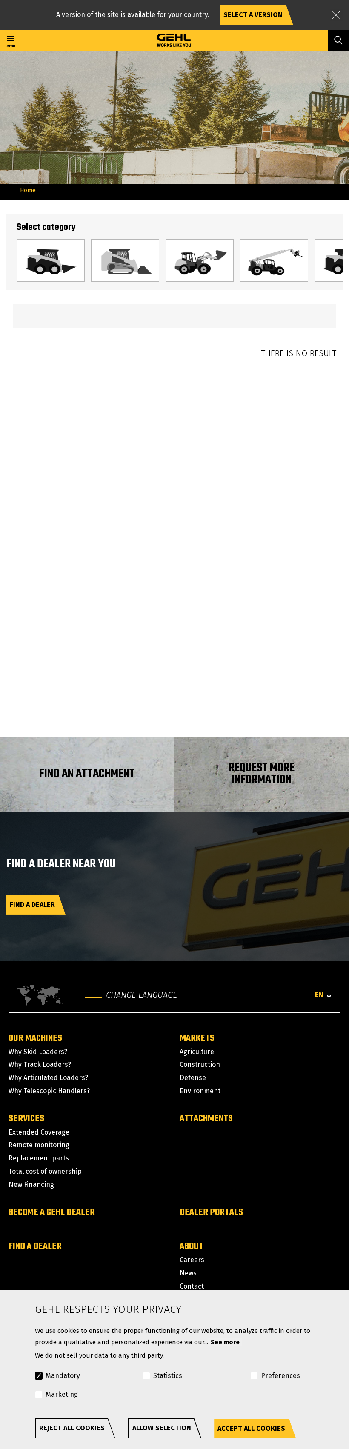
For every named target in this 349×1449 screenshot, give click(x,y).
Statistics (167, 1376)
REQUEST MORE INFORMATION (262, 774)
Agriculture (197, 1052)
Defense (193, 1078)
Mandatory (63, 1376)
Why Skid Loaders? (38, 1052)
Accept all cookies (251, 1428)
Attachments (206, 1119)
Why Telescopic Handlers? (49, 1091)
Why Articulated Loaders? (48, 1078)
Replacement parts (39, 1158)
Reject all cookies (72, 1428)
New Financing (31, 1184)
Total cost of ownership (45, 1171)
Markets (197, 1038)
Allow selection (161, 1428)
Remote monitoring (39, 1145)
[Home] (174, 40)
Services (26, 1119)
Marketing (62, 1394)
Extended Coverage (39, 1132)
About (191, 1246)
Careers (192, 1260)
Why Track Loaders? (40, 1064)
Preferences (280, 1376)
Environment (200, 1091)
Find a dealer (32, 904)
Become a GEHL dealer (52, 1212)
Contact (192, 1286)
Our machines (35, 1038)
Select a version (253, 15)
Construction (200, 1064)
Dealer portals (211, 1212)
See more (225, 1342)
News (188, 1273)
